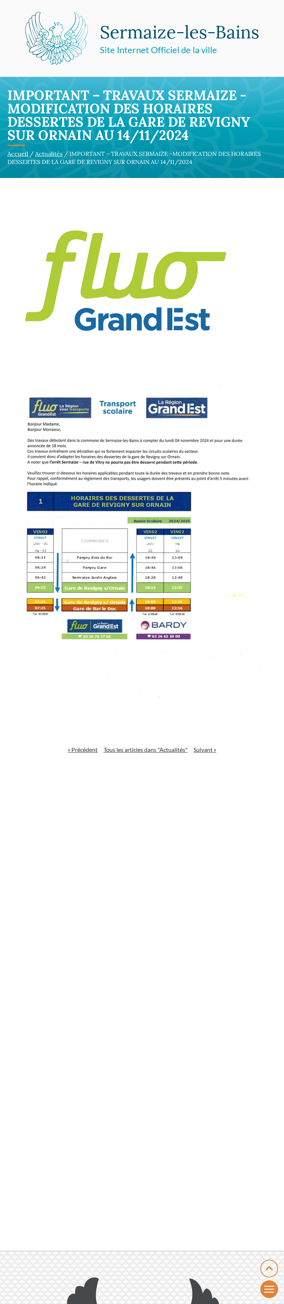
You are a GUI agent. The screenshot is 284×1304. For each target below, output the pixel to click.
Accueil (17, 153)
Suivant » (204, 749)
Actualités (48, 153)
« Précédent (83, 749)
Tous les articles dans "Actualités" (145, 749)
